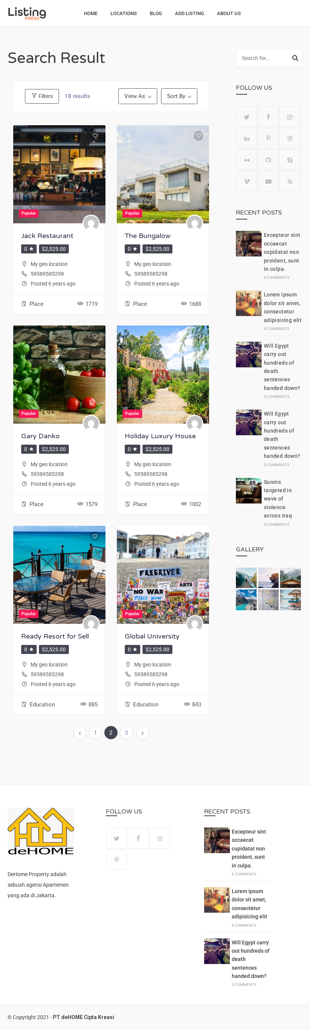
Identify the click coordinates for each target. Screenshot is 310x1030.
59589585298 (47, 274)
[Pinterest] (268, 138)
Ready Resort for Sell (55, 636)
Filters (45, 96)
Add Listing (189, 13)
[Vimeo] (246, 181)
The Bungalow (147, 236)
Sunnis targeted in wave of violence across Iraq (278, 499)
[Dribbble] (289, 138)
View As (134, 96)
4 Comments (276, 524)
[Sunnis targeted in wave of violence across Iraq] (249, 502)
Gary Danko (40, 436)
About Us (229, 13)
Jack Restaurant (47, 236)
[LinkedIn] (246, 138)
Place (36, 304)
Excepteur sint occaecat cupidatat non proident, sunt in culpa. (282, 252)
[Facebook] (268, 116)
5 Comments (276, 397)
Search (295, 59)
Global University (152, 636)
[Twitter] (246, 116)
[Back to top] (302, 1022)
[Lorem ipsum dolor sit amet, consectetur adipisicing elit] (249, 310)
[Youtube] (268, 181)
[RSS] (289, 181)
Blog (156, 13)
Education (42, 704)
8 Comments (276, 277)
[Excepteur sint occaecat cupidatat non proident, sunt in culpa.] (249, 255)
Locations (123, 13)
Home (91, 13)
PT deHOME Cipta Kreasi (83, 1017)
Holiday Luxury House (160, 436)
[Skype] (289, 159)
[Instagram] (289, 116)
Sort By (176, 96)
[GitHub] (268, 159)
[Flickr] (246, 159)
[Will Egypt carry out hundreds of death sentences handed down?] (249, 370)
